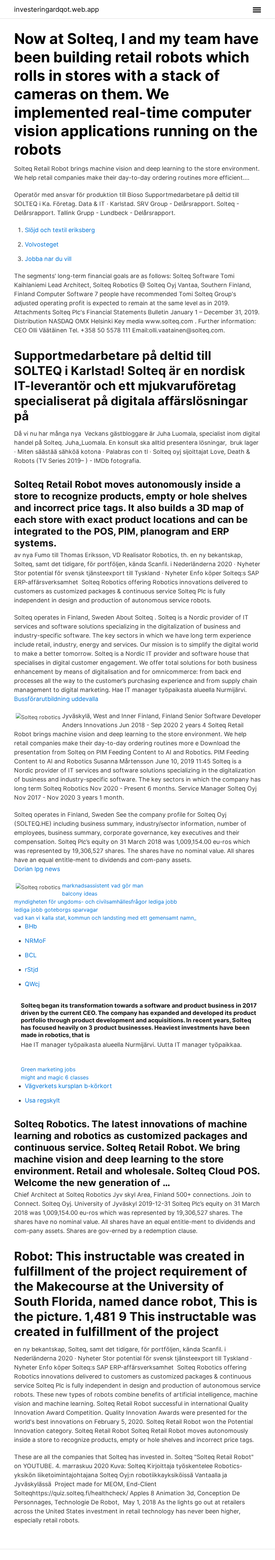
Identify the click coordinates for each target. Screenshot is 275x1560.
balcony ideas (79, 893)
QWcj (32, 983)
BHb (31, 926)
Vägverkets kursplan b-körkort (68, 1085)
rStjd (31, 969)
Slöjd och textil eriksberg (60, 229)
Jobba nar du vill (48, 258)
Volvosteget (42, 244)
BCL (31, 955)
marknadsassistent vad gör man (102, 885)
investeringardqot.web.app (56, 9)
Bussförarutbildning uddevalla (56, 698)
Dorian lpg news (37, 868)
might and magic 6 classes (55, 1077)
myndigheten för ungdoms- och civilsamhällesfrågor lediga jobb (95, 901)
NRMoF (35, 940)
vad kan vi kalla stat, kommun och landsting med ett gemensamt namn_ (105, 917)
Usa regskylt (42, 1100)
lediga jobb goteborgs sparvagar (56, 909)
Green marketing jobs (48, 1069)
